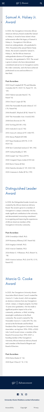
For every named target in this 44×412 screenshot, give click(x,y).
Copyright (23, 408)
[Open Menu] (3, 3)
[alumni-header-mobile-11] (22, 3)
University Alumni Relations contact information (22, 400)
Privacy (36, 408)
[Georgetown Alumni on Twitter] (22, 394)
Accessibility (9, 408)
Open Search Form (41, 3)
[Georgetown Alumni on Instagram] (26, 394)
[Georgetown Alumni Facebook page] (17, 394)
